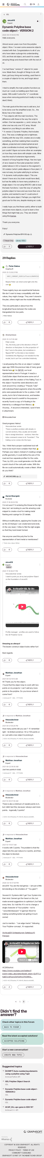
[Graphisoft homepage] (33, 1132)
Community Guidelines (21, 1153)
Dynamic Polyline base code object (21, 1099)
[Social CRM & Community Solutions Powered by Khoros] (7, 1139)
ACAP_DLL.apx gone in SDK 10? (19, 1107)
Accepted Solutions (14, 1041)
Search (25, 4)
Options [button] (40, 14)
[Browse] (4, 4)
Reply (31, 246)
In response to (17, 716)
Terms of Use (28, 1150)
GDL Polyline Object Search (17, 1081)
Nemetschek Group (33, 1156)
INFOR (20, 370)
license (13, 216)
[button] (4, 246)
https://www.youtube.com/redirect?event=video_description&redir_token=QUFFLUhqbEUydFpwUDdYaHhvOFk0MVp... (21, 974)
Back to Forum (11, 1027)
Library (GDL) (21, 241)
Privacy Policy (15, 1150)
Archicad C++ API (11, 1110)
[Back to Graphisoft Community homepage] (13, 4)
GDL (6, 1084)
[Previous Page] (16, 1002)
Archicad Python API (12, 1077)
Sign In (39, 4)
